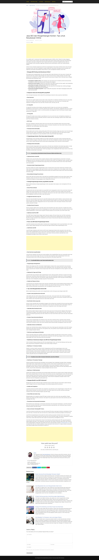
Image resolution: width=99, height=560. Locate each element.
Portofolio (47, 1)
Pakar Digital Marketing (46, 454)
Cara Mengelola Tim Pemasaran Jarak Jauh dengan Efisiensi (48, 517)
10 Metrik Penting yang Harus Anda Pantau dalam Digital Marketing (50, 496)
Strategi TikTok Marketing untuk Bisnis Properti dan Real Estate (49, 506)
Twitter (39, 467)
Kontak (53, 1)
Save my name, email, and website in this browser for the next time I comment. (40, 549)
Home (27, 1)
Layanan (41, 1)
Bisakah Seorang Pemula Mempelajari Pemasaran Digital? (47, 474)
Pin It (48, 467)
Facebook (34, 467)
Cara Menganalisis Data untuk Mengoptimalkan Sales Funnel (48, 485)
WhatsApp (44, 467)
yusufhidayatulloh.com (65, 422)
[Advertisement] (49, 51)
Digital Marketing (32, 5)
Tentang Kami (34, 1)
